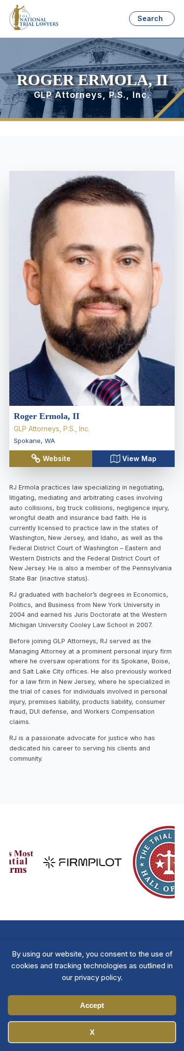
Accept (92, 1005)
